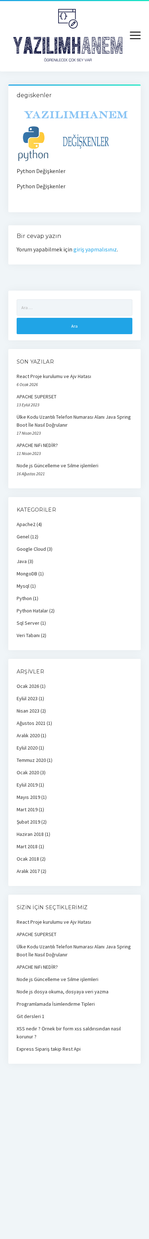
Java (22, 561)
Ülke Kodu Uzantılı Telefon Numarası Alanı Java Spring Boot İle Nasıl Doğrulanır (74, 421)
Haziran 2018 (30, 834)
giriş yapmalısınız (95, 249)
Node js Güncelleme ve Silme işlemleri (57, 465)
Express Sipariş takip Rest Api (49, 1049)
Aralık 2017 (28, 871)
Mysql (23, 586)
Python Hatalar (32, 610)
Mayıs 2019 (28, 797)
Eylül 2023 (27, 698)
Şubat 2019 (28, 822)
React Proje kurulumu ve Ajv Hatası (54, 376)
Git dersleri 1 (30, 1016)
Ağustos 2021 (31, 723)
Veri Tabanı (28, 635)
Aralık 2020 (28, 735)
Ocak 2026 (28, 686)
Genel (23, 536)
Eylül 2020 (27, 747)
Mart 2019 (27, 809)
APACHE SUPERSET (36, 396)
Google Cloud (31, 549)
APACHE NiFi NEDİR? (37, 445)
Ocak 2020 (28, 772)
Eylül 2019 (27, 784)
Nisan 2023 (28, 710)
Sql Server (28, 623)
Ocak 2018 (28, 859)
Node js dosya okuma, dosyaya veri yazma (62, 991)
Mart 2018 (27, 846)
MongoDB (27, 573)
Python (24, 598)
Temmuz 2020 (31, 760)
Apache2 (26, 524)
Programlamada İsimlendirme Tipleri (56, 1004)
